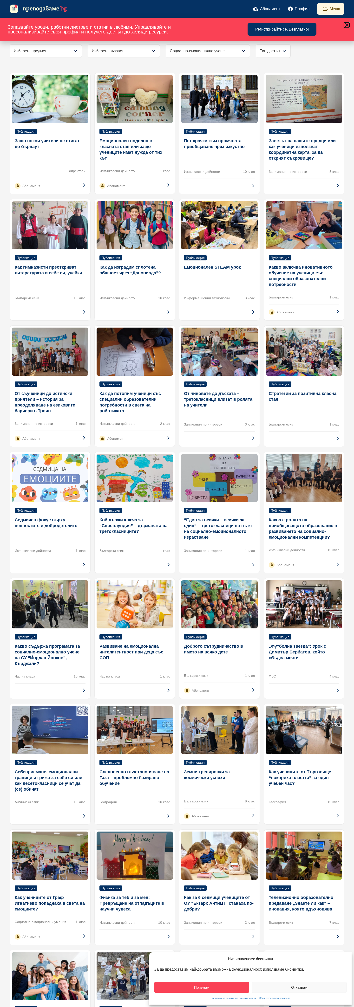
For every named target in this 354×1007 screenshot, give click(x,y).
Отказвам (299, 987)
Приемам (201, 987)
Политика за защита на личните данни (233, 998)
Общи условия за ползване (274, 998)
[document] (177, 503)
